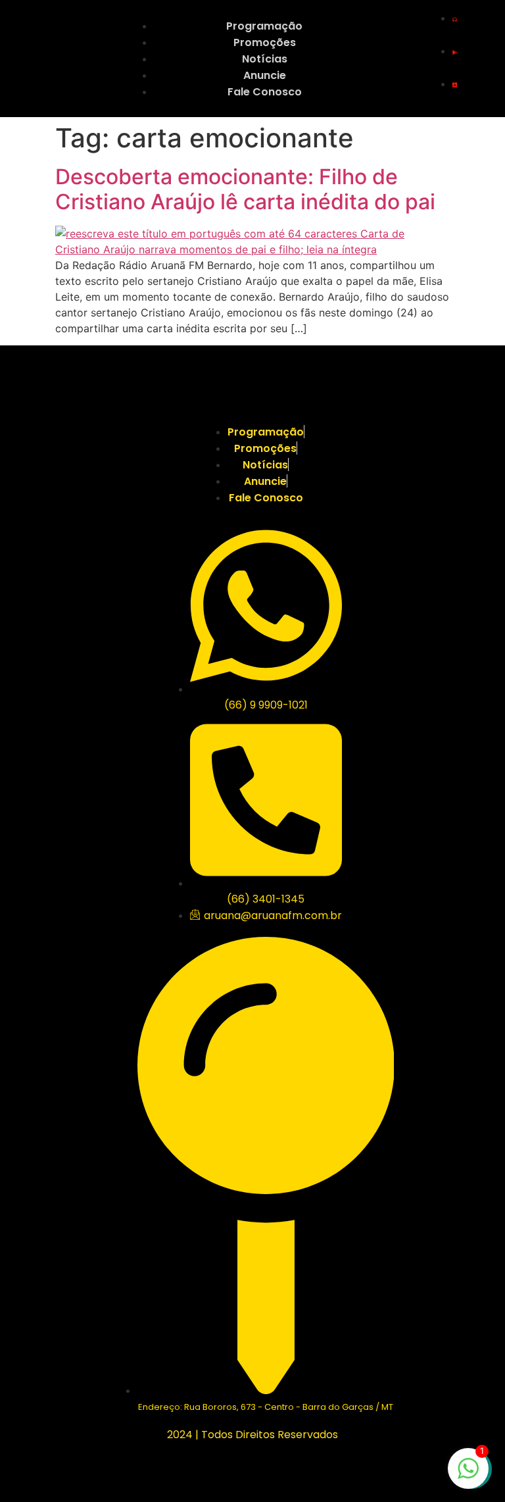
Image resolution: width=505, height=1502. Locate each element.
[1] (468, 1475)
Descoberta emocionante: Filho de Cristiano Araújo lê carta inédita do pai (245, 189)
